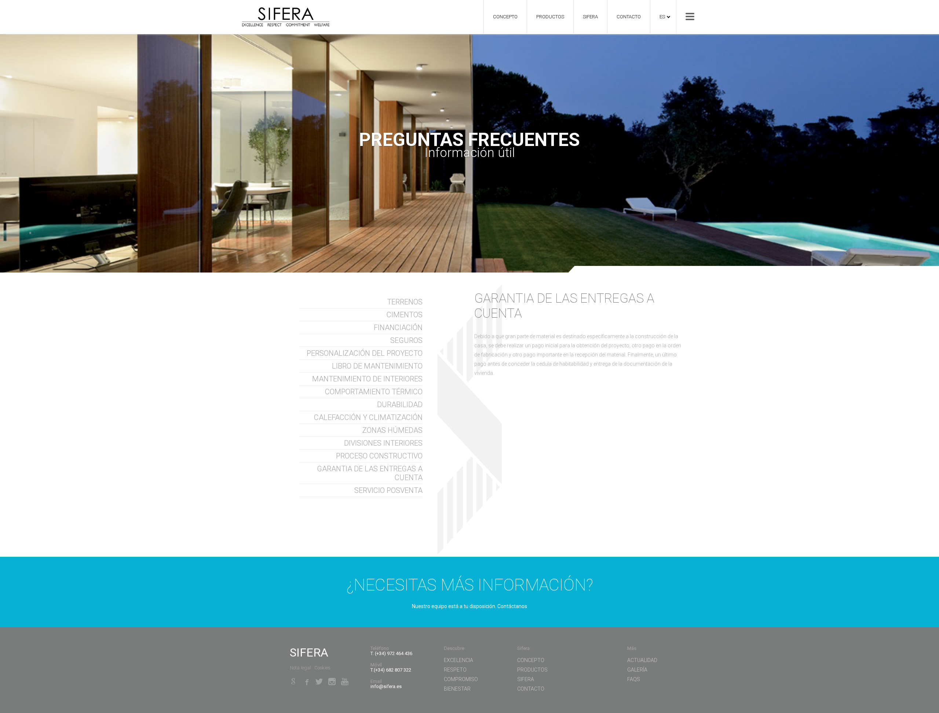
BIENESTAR (457, 689)
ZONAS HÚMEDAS (392, 430)
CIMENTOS (405, 314)
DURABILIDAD (400, 404)
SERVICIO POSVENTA (388, 490)
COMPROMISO (461, 679)
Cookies (322, 667)
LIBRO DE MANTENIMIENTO (377, 366)
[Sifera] (282, 14)
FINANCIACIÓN (398, 327)
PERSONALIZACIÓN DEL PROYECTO (365, 353)
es (662, 16)
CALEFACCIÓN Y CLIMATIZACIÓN (368, 417)
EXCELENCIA (458, 660)
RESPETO (455, 670)
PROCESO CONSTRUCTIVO (379, 455)
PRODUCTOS (550, 16)
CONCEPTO (505, 16)
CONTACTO (629, 16)
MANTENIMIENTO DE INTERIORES (367, 378)
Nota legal (300, 667)
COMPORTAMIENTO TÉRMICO (374, 391)
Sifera (590, 16)
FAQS (633, 679)
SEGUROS (406, 340)
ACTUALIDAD (642, 660)
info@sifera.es (386, 686)
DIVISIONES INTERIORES (383, 443)
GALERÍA (637, 670)
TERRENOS (405, 301)
